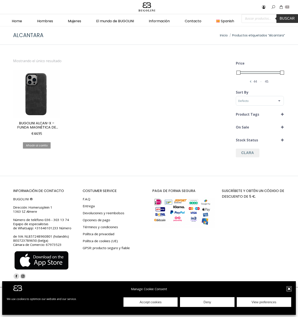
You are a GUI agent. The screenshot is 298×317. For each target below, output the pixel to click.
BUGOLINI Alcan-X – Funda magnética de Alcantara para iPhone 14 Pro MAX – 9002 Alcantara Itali (37, 125)
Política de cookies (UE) (100, 241)
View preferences (264, 302)
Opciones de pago (96, 220)
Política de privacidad (98, 234)
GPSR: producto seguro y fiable (106, 248)
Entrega (89, 206)
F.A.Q (86, 199)
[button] (289, 289)
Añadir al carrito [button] (37, 145)
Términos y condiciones (100, 227)
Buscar (287, 18)
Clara (247, 153)
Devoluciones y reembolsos (103, 213)
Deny (207, 302)
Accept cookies (151, 302)
